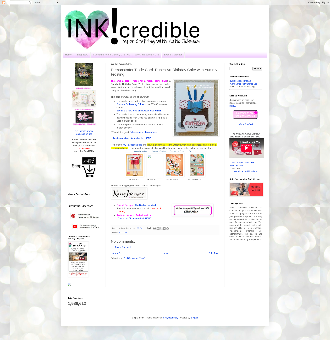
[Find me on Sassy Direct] (69, 285)
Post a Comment (123, 247)
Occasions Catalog (178, 151)
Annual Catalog (140, 151)
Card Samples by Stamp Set (243, 84)
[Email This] (154, 228)
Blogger (194, 318)
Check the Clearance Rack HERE (134, 218)
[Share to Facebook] (164, 228)
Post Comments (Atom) (134, 258)
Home (68, 54)
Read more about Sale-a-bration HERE (132, 138)
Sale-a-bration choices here (143, 132)
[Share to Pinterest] (167, 228)
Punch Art (123, 232)
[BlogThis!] (158, 228)
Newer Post (117, 253)
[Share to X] (161, 228)
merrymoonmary (170, 318)
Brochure (193, 151)
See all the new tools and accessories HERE (139, 110)
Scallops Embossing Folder (130, 104)
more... (232, 106)
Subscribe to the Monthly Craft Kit (111, 54)
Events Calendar (173, 54)
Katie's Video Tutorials (240, 81)
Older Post (213, 253)
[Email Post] (149, 228)
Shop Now (82, 54)
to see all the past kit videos (244, 171)
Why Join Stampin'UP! (147, 54)
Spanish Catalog (159, 151)
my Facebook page (132, 144)
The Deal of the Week (145, 205)
